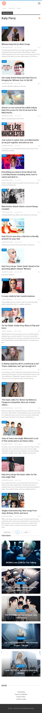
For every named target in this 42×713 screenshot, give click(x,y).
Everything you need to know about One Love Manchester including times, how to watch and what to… (19, 174)
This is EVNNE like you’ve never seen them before (21, 616)
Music (4, 124)
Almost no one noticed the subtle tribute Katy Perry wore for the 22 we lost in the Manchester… (19, 110)
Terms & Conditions (21, 694)
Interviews (21, 558)
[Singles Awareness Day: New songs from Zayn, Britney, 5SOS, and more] (13, 500)
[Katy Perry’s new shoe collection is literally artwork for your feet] (13, 226)
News (4, 61)
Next (26, 532)
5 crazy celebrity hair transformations (18, 296)
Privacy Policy (21, 697)
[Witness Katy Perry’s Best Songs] (13, 34)
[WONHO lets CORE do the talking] (21, 553)
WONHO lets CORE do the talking (21, 562)
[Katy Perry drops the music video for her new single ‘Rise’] (13, 464)
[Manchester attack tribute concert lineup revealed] (13, 196)
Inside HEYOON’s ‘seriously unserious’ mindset (21, 671)
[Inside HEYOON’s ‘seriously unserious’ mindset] (21, 664)
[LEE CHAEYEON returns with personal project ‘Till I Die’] (21, 636)
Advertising (21, 692)
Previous (7, 532)
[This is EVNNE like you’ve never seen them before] (21, 608)
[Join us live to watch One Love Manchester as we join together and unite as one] (13, 129)
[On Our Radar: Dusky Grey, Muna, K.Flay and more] (13, 315)
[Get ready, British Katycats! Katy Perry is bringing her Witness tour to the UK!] (13, 67)
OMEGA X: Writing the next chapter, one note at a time (21, 588)
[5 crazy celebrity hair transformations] (13, 285)
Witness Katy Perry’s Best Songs (16, 44)
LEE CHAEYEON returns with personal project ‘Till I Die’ (21, 643)
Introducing (6, 309)
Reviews (5, 28)
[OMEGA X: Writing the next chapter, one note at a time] (21, 581)
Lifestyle (5, 220)
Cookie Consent (21, 699)
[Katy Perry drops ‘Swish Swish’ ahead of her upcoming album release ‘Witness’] (13, 256)
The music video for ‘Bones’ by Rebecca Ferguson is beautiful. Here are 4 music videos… (19, 402)
